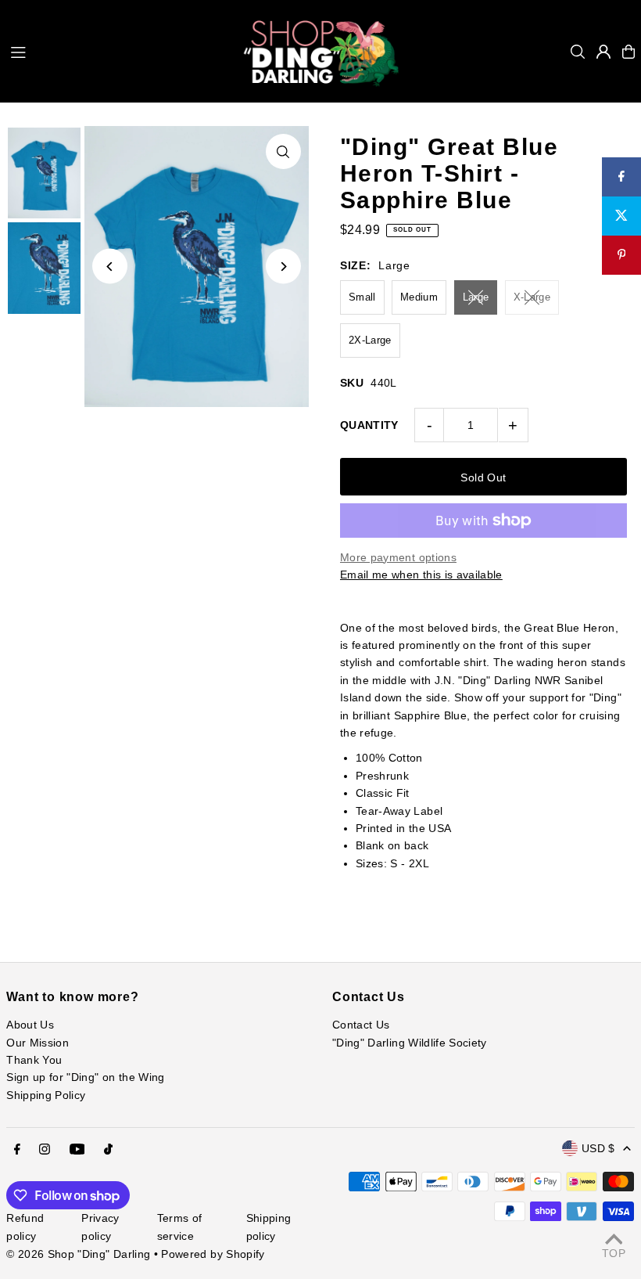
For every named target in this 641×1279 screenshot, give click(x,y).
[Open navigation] (118, 51)
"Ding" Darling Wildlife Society (409, 1042)
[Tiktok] (108, 1150)
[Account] (603, 52)
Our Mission (37, 1042)
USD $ (598, 1148)
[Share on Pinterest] (621, 255)
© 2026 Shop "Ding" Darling (78, 1254)
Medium (419, 297)
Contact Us (361, 1024)
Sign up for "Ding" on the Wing (85, 1077)
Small (362, 297)
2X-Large (370, 340)
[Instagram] (44, 1150)
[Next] (283, 266)
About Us (30, 1024)
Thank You (34, 1060)
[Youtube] (77, 1150)
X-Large (532, 297)
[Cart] (628, 52)
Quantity (369, 425)
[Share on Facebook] (621, 176)
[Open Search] (578, 52)
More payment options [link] (398, 557)
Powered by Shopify (212, 1254)
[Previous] (109, 266)
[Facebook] (17, 1150)
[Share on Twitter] (621, 216)
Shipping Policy (45, 1095)
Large (476, 297)
